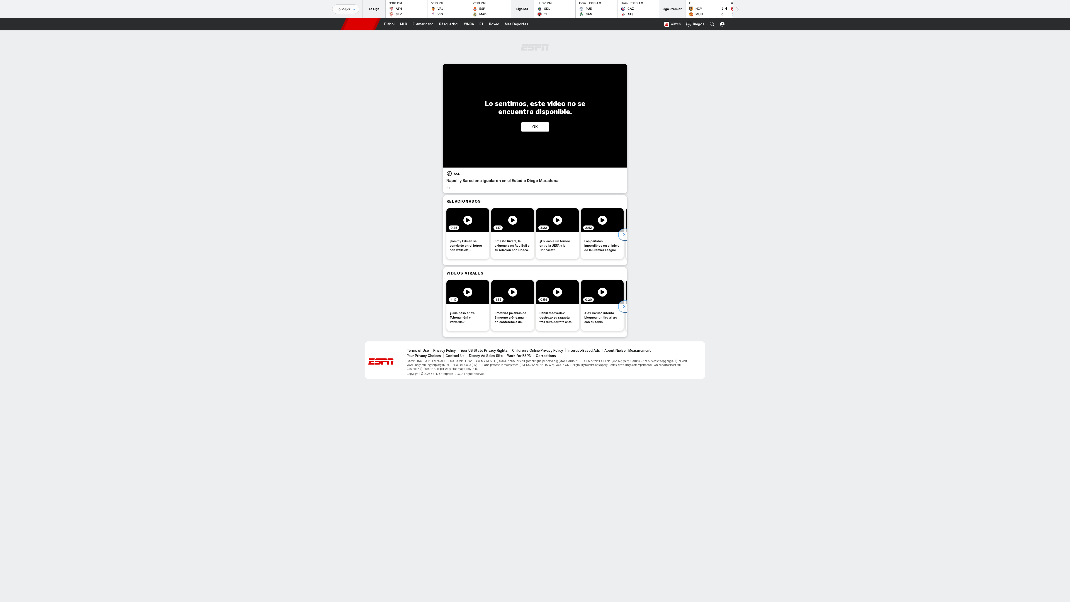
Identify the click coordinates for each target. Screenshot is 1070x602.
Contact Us (455, 356)
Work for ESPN (519, 356)
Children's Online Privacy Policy (537, 351)
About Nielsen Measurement (627, 351)
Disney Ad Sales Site (486, 356)
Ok (535, 127)
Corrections (546, 356)
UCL (457, 173)
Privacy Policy (444, 351)
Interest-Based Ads (584, 351)
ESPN (360, 24)
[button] (712, 24)
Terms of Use (418, 351)
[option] (467, 233)
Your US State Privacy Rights (484, 351)
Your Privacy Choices (424, 356)
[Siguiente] (737, 9)
